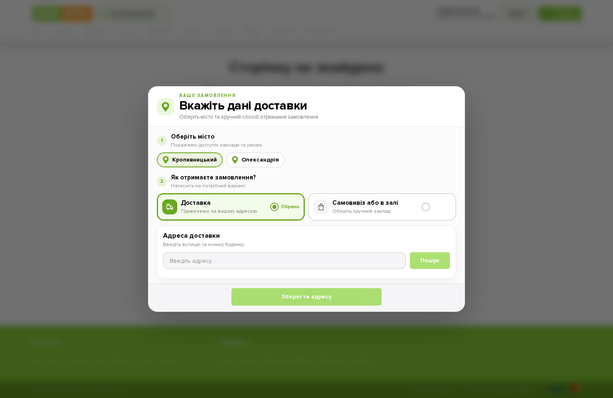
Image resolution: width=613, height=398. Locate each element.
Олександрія (260, 159)
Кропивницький (194, 159)
